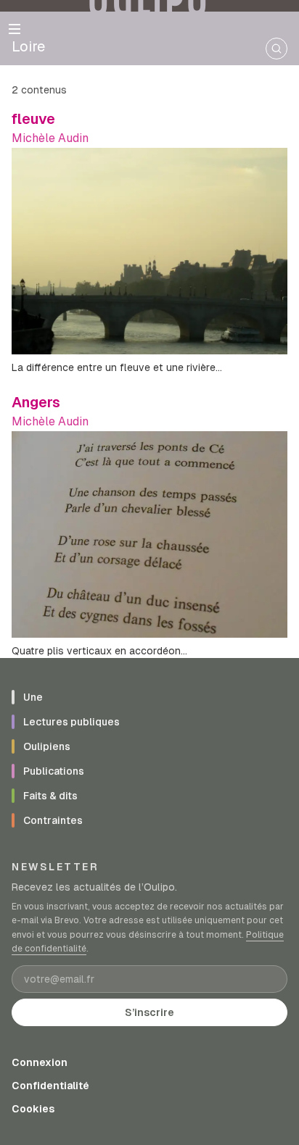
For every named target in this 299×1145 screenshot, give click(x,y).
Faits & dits (50, 796)
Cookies (33, 1109)
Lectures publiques (71, 722)
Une (33, 697)
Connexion (39, 1062)
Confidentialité (50, 1085)
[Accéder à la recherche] (276, 48)
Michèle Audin (50, 138)
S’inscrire (149, 1012)
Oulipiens (46, 746)
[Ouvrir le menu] (14, 28)
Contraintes (53, 820)
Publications (53, 771)
